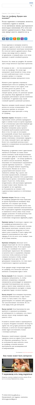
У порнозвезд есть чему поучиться (17, 374)
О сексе (4, 36)
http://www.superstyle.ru (28, 352)
